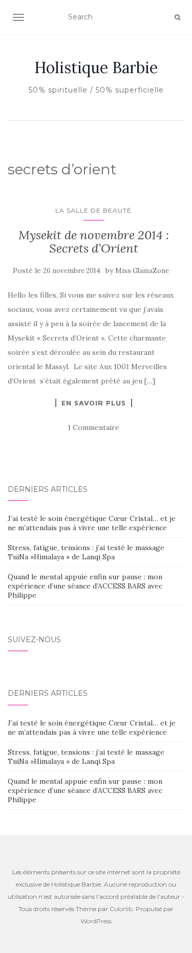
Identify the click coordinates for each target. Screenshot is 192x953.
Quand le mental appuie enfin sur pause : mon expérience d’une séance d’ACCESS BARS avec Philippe (85, 586)
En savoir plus (93, 403)
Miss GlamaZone (142, 270)
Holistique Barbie (96, 67)
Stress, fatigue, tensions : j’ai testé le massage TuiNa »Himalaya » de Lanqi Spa (86, 552)
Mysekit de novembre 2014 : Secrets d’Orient (93, 241)
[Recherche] (177, 17)
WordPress (96, 921)
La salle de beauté (93, 210)
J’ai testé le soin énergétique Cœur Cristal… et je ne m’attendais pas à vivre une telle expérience (92, 523)
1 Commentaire (93, 427)
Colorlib (121, 909)
